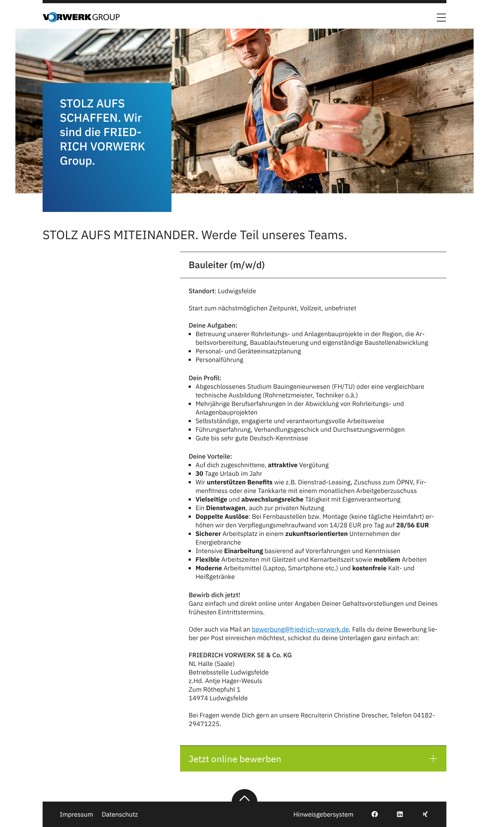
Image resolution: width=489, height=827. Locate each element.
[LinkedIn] (395, 814)
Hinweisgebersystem (323, 814)
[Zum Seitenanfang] (244, 795)
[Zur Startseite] (81, 20)
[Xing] (421, 814)
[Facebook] (370, 814)
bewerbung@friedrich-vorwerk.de (300, 629)
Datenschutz (120, 814)
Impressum (76, 814)
